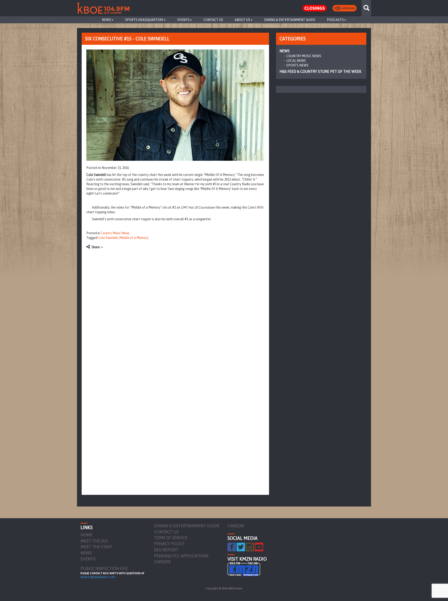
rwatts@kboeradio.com (97, 577)
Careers (162, 561)
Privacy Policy (169, 543)
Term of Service (171, 537)
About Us (242, 20)
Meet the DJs (94, 540)
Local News (296, 61)
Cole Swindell (108, 238)
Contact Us (213, 20)
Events (183, 20)
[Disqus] (175, 310)
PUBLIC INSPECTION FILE (104, 568)
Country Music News (115, 233)
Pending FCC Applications (181, 555)
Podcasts (335, 20)
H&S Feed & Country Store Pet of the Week (320, 71)
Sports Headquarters (144, 20)
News (106, 20)
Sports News (297, 65)
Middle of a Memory (133, 238)
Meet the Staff (96, 546)
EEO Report (166, 549)
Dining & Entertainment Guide (289, 20)
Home (86, 534)
